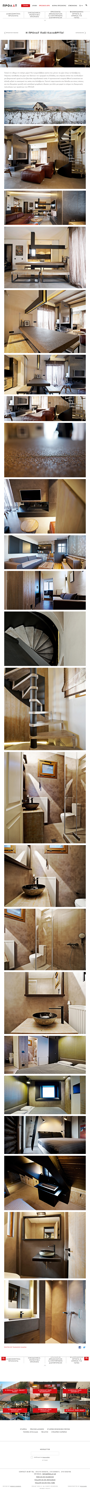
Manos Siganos (15, 1486)
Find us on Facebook (45, 1477)
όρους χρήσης (46, 1457)
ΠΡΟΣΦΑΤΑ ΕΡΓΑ (44, 5)
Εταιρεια (23, 1429)
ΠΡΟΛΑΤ (10, 5)
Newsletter (45, 1449)
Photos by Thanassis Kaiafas (15, 1347)
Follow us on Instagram (45, 1480)
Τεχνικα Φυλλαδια (30, 1432)
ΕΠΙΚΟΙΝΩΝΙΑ (72, 5)
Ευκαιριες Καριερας (59, 1432)
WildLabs (83, 1486)
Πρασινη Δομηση (37, 1429)
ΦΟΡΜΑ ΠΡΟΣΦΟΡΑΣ (59, 5)
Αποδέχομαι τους (42, 1457)
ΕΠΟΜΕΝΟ (80, 33)
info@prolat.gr (49, 1474)
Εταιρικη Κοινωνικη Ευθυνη (58, 1429)
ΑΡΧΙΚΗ (34, 5)
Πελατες (44, 1432)
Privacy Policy (45, 1488)
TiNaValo (25, 5)
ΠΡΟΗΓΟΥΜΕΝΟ (12, 33)
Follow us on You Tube (45, 1483)
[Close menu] (45, 22)
